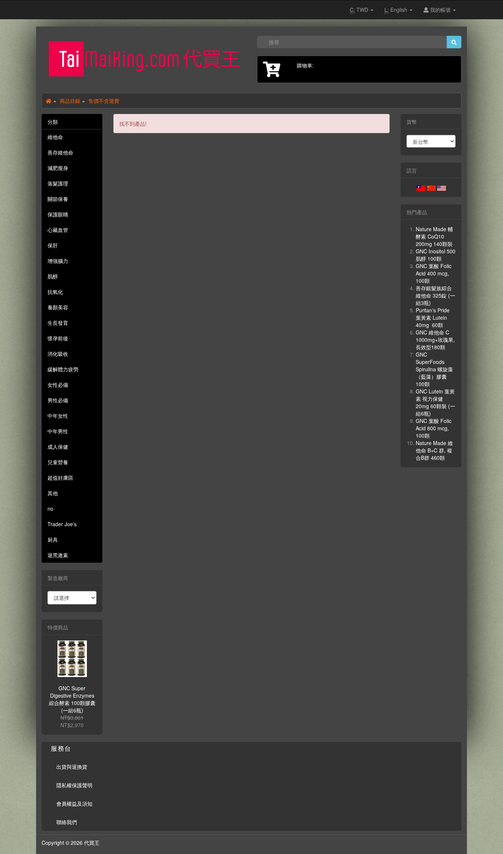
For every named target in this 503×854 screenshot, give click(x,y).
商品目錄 (70, 100)
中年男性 (58, 431)
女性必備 (58, 384)
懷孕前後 (58, 338)
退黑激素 (58, 555)
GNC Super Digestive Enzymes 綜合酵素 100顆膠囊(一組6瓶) (72, 699)
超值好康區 (60, 477)
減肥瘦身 (58, 167)
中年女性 (58, 415)
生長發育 (58, 322)
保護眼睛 (58, 214)
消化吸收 (58, 353)
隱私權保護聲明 (74, 785)
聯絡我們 (66, 822)
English (396, 9)
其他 (53, 493)
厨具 (53, 539)
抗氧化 (55, 291)
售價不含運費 (103, 100)
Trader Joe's (62, 524)
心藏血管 (58, 229)
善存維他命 (60, 152)
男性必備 (58, 400)
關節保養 (58, 198)
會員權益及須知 (74, 803)
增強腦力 (58, 260)
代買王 (91, 842)
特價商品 (58, 627)
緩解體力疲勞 (63, 369)
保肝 (53, 245)
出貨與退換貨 (71, 766)
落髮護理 (58, 183)
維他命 (55, 136)
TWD (360, 9)
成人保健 (58, 446)
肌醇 (53, 276)
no (50, 508)
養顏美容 (58, 307)
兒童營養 (58, 462)
